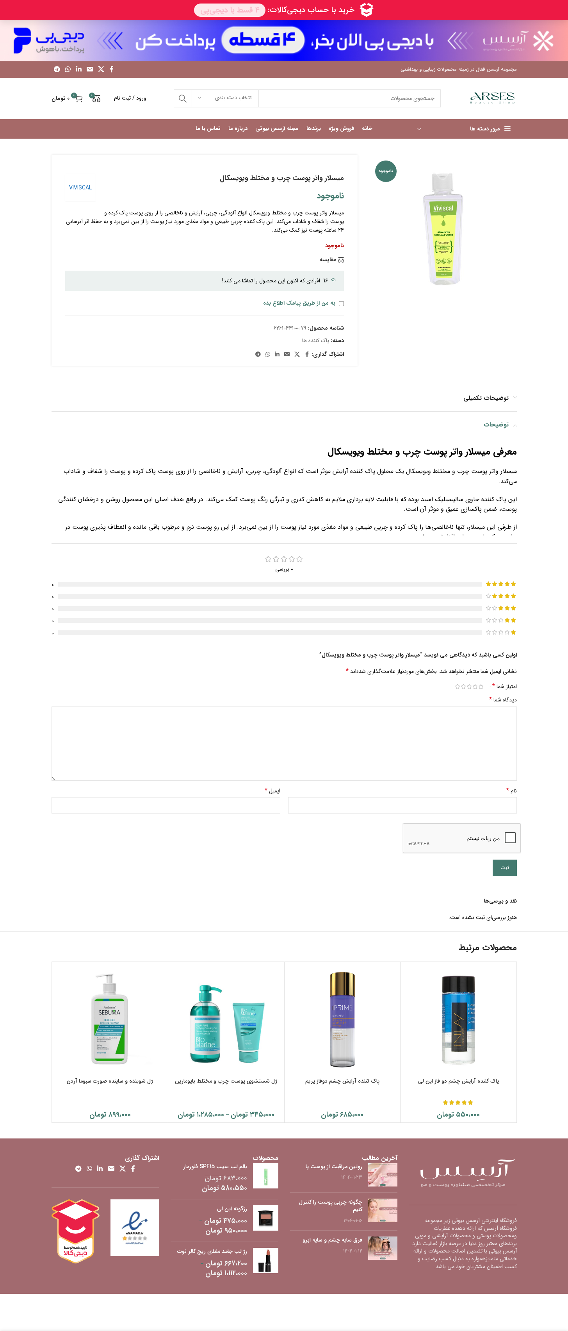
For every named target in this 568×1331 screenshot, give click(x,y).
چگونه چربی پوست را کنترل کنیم (330, 1206)
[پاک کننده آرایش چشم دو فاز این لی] (458, 1020)
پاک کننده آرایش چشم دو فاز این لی (458, 1081)
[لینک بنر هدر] (284, 40)
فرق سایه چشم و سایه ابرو (332, 1240)
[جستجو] (183, 98)
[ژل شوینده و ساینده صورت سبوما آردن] (110, 1020)
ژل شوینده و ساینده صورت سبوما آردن (110, 1081)
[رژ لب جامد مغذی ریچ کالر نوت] (265, 1263)
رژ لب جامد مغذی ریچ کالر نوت (212, 1252)
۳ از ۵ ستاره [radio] (469, 686)
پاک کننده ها (315, 340)
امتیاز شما (504, 686)
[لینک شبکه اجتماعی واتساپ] (68, 69)
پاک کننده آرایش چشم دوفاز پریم (342, 1081)
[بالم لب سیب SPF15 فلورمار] (265, 1178)
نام (511, 791)
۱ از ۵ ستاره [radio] (481, 686)
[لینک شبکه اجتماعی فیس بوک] (111, 69)
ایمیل (272, 791)
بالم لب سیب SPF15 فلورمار (215, 1167)
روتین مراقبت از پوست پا (334, 1166)
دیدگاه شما (503, 700)
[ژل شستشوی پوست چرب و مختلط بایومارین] (226, 1020)
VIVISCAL (80, 188)
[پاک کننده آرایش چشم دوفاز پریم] (342, 1020)
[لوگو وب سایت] (492, 98)
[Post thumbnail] (382, 1174)
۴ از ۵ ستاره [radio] (464, 686)
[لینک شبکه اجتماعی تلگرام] (57, 69)
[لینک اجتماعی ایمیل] (89, 69)
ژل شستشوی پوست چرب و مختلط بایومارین (226, 1081)
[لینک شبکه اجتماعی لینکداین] (78, 69)
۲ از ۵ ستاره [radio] (475, 686)
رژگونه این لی (232, 1209)
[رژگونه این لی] (265, 1220)
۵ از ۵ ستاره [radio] (458, 686)
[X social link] (101, 69)
